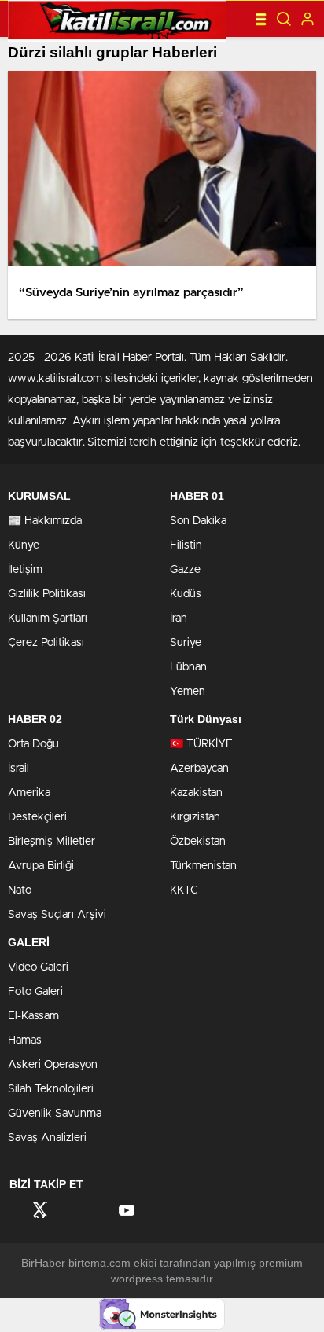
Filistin (186, 545)
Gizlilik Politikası (47, 594)
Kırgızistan (195, 817)
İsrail (18, 768)
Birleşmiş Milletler (51, 841)
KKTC (184, 890)
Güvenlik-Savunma (54, 1113)
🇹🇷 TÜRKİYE (201, 744)
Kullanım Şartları (47, 618)
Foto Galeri (35, 991)
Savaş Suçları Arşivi (57, 914)
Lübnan (188, 667)
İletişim (25, 569)
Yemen (187, 691)
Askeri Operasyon (53, 1064)
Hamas (25, 1040)
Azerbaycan (199, 768)
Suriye (185, 642)
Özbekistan (198, 841)
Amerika (29, 792)
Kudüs (185, 594)
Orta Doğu (33, 744)
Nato (19, 890)
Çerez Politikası (46, 642)
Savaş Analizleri (47, 1137)
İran (178, 618)
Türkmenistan (203, 865)
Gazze (185, 569)
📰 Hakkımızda (45, 521)
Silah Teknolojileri (51, 1089)
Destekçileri (37, 817)
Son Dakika (198, 521)
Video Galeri (38, 967)
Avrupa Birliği (41, 865)
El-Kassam (33, 1016)
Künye (23, 545)
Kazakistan (196, 792)
